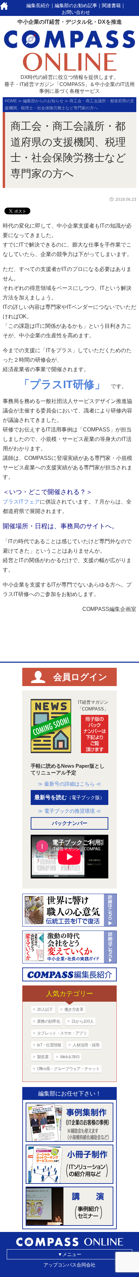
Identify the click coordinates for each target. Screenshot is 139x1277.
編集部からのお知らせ (43, 101)
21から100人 (82, 1021)
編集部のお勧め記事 (76, 5)
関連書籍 (111, 5)
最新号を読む (69, 797)
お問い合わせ (76, 12)
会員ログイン (80, 677)
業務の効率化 (48, 1021)
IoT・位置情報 (49, 1045)
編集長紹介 (38, 5)
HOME (11, 101)
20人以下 (45, 1009)
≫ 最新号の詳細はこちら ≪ (69, 784)
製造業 (43, 1057)
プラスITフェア (21, 502)
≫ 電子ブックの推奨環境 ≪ (69, 811)
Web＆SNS (69, 1057)
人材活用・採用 (86, 1045)
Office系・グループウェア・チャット (68, 1068)
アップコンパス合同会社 (69, 1265)
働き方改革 (74, 1009)
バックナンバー (69, 823)
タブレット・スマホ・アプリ (62, 1033)
